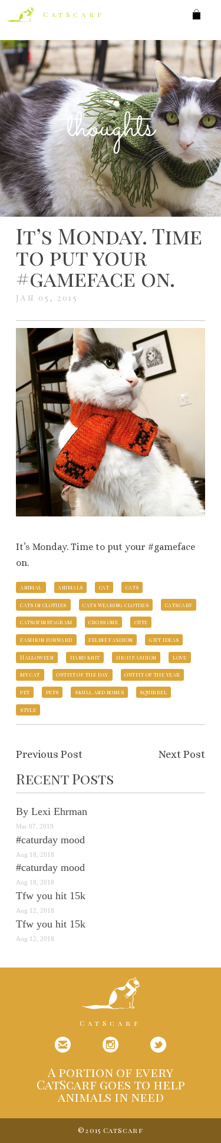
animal (31, 587)
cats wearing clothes (116, 604)
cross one (103, 621)
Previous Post (49, 754)
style (28, 709)
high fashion (136, 657)
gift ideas (164, 639)
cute (141, 621)
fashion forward (46, 639)
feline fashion (110, 639)
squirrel (153, 691)
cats (132, 587)
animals (70, 587)
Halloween (37, 657)
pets (52, 691)
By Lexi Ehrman (51, 811)
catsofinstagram (46, 621)
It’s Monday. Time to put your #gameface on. (109, 256)
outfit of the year (152, 674)
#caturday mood (50, 839)
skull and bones (99, 691)
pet (24, 691)
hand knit (85, 657)
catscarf (179, 604)
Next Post (182, 754)
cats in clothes (43, 604)
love (180, 657)
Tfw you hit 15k (50, 895)
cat (104, 587)
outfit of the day (82, 674)
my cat (30, 674)
